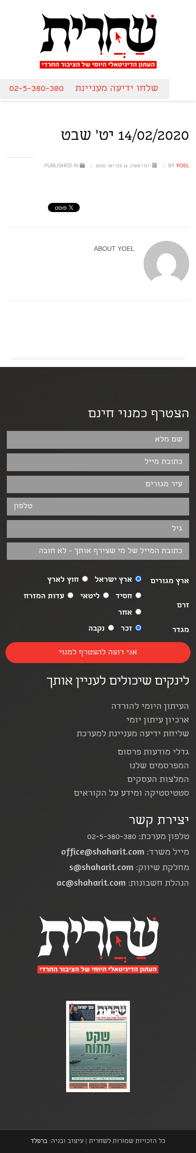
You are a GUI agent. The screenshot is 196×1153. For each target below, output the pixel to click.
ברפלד (39, 1141)
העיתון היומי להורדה (150, 707)
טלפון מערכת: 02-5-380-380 (138, 837)
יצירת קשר (159, 821)
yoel (178, 166)
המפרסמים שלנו (159, 766)
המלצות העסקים (158, 780)
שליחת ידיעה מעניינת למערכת (133, 734)
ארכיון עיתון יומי (157, 721)
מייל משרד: (125, 853)
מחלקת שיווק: (129, 868)
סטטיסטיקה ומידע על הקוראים (131, 794)
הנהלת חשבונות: (123, 884)
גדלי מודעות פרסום (153, 753)
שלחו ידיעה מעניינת (116, 89)
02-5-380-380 (36, 89)
